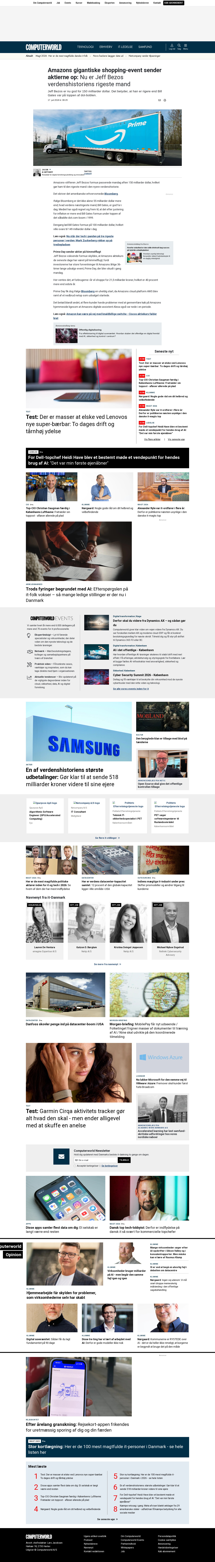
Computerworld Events (132, 1540)
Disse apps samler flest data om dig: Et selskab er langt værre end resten (69, 1487)
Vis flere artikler (152, 439)
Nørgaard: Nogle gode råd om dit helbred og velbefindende (70, 1509)
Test (28, 412)
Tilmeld (124, 1160)
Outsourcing (144, 878)
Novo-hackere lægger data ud (108, 56)
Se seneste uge (106, 1519)
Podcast (88, 1540)
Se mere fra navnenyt (106, 964)
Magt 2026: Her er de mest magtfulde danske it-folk (62, 56)
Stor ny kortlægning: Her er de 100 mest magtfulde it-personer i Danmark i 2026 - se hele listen (147, 1476)
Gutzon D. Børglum (86, 947)
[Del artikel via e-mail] (160, 100)
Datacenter (88, 878)
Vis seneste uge (176, 439)
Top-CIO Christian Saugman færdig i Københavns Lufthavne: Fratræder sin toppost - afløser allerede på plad (160, 383)
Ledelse (150, 423)
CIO (148, 376)
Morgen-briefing (118, 1020)
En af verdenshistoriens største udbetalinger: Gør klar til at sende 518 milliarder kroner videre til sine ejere (149, 1487)
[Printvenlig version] (165, 100)
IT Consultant (78, 811)
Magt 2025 (34, 1441)
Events (68, 2)
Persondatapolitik (167, 1536)
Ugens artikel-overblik (95, 1536)
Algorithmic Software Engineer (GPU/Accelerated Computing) (44, 815)
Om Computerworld (42, 2)
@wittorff (88, 174)
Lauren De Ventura (44, 947)
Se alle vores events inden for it (131, 688)
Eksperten (110, 2)
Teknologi (85, 47)
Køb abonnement (173, 2)
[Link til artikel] (79, 378)
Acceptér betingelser (87, 1165)
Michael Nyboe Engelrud (170, 947)
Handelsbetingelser (168, 1547)
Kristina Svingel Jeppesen (128, 947)
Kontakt (157, 2)
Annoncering (125, 2)
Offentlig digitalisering (90, 330)
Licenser (140, 1076)
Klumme (150, 392)
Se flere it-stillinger (106, 838)
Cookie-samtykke (167, 1540)
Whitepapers (127, 1547)
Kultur (139, 735)
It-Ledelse (125, 47)
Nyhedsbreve (142, 2)
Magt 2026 (151, 406)
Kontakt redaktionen (94, 1551)
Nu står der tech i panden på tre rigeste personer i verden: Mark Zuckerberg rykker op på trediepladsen (83, 240)
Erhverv (105, 47)
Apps (28, 1224)
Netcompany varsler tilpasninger (144, 56)
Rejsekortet (32, 1420)
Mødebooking (93, 2)
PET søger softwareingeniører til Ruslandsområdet (166, 819)
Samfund (145, 47)
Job (58, 2)
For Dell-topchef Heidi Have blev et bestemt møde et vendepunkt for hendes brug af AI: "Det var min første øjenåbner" (163, 430)
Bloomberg (111, 193)
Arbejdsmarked (34, 584)
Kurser (79, 2)
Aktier (29, 765)
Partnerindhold (128, 1543)
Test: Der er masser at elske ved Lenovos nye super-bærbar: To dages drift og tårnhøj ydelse (163, 366)
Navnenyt (88, 1547)
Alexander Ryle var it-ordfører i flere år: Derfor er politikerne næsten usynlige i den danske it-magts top (163, 413)
